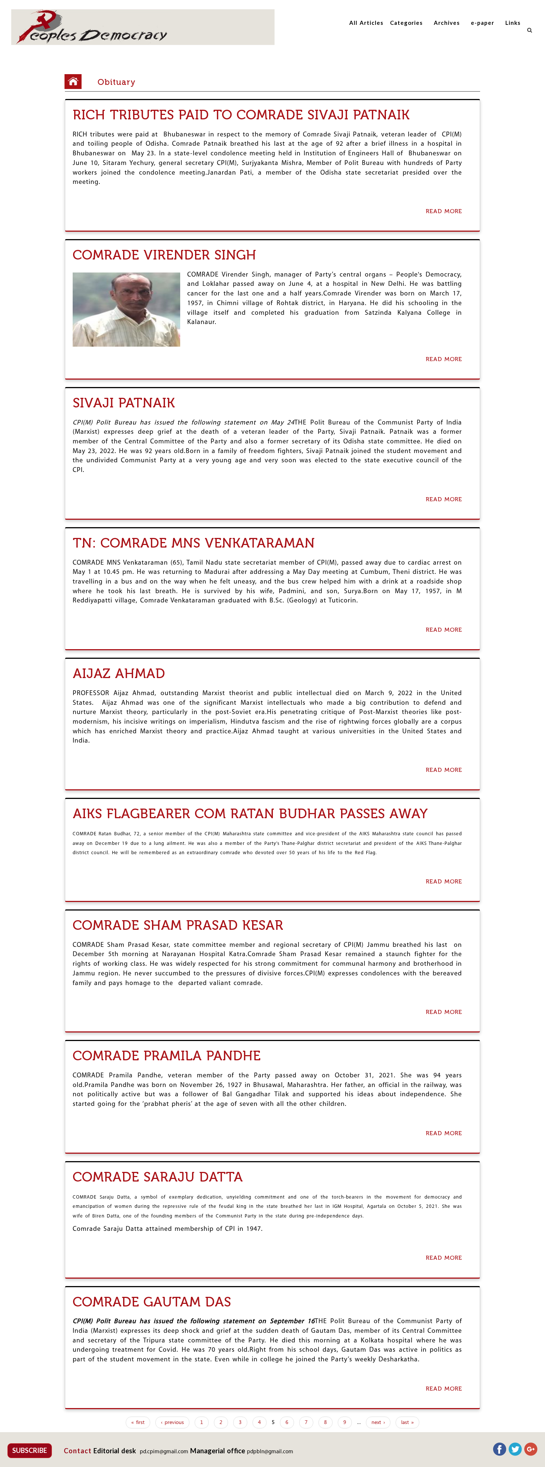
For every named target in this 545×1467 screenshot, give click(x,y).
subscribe (29, 1450)
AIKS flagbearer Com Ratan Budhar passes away (250, 814)
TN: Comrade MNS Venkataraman (194, 543)
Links (513, 22)
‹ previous (172, 1422)
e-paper (482, 22)
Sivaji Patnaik (124, 403)
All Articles (366, 22)
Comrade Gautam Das (152, 1302)
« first (138, 1422)
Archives (447, 22)
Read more (446, 212)
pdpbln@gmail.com (270, 1452)
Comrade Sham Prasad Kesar (178, 925)
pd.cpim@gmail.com (164, 1452)
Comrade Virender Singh (164, 255)
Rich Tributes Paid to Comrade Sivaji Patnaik (241, 115)
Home (76, 81)
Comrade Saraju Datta (158, 1177)
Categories (406, 22)
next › (378, 1422)
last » (407, 1422)
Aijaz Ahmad (119, 673)
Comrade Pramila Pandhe (167, 1056)
